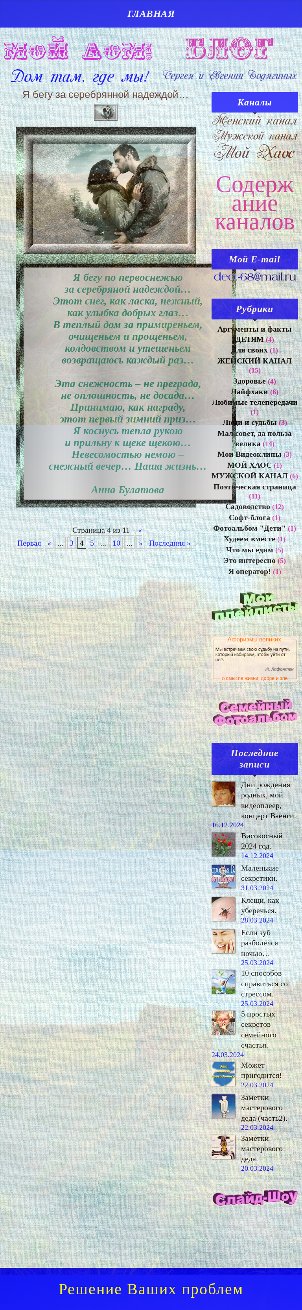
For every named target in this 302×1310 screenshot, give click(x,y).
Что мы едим (249, 549)
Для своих (249, 349)
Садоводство (247, 506)
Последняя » (170, 543)
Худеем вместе (249, 538)
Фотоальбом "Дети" (249, 528)
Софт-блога (249, 517)
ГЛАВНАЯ (151, 13)
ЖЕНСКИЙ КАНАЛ (254, 360)
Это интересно (249, 560)
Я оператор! (249, 571)
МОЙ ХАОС (249, 465)
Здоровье (249, 380)
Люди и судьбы (250, 422)
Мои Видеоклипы (249, 454)
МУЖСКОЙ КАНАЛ (250, 475)
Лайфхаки (249, 391)
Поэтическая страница (255, 486)
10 (116, 543)
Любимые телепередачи (255, 402)
